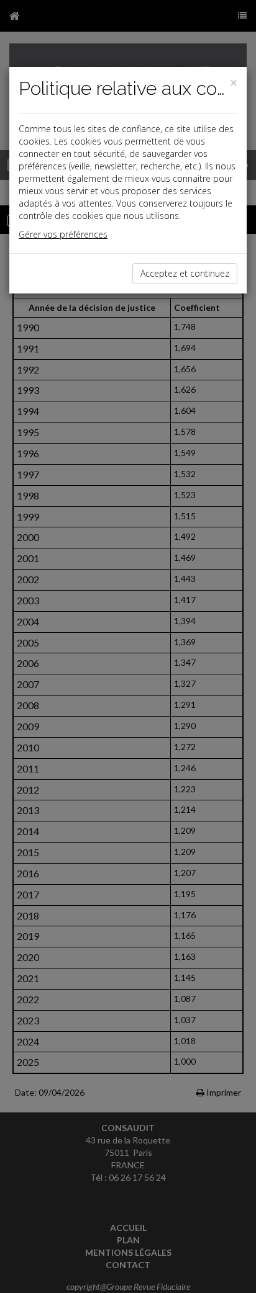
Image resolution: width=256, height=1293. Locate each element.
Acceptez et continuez (184, 273)
